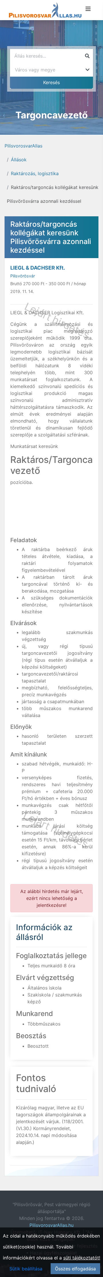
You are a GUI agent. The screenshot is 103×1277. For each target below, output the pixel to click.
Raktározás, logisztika (35, 173)
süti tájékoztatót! (81, 1258)
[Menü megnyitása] (88, 9)
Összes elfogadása (75, 1269)
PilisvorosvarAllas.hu (51, 1225)
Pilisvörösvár (22, 275)
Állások (19, 159)
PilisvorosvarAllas (23, 146)
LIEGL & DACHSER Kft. (37, 268)
